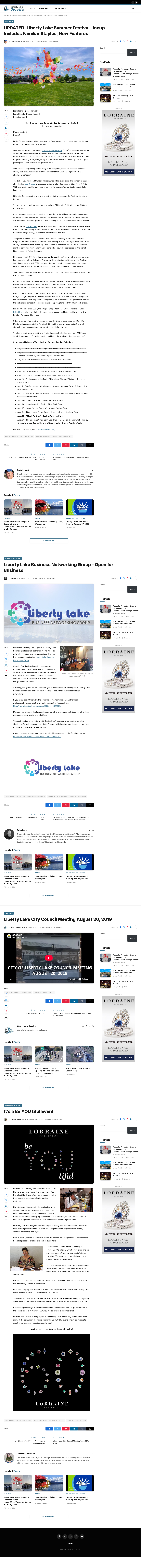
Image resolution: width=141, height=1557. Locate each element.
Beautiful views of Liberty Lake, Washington (49, 522)
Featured (9, 21)
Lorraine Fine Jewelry (56, 1420)
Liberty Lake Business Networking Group (31, 796)
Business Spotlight (13, 558)
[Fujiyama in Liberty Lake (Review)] (105, 98)
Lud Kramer (30, 184)
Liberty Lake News (40, 992)
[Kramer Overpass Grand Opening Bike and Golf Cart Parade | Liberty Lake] (49, 1054)
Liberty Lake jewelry (24, 1420)
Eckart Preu (18, 312)
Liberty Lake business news (57, 796)
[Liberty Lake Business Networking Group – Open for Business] (49, 613)
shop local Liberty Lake (78, 796)
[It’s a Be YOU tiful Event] (49, 1154)
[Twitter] (6, 122)
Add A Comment (48, 541)
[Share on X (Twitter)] (124, 41)
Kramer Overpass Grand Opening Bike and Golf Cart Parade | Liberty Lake (47, 1070)
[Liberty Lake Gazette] (13, 8)
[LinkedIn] (6, 128)
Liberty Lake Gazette (18, 927)
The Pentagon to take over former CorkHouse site (124, 85)
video (51, 992)
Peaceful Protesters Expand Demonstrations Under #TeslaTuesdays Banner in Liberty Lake (17, 525)
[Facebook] (6, 116)
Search (102, 48)
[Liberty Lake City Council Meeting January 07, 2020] (80, 507)
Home (32, 8)
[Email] (6, 139)
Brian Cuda (14, 578)
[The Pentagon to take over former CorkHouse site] (105, 87)
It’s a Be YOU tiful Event (35, 1013)
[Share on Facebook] (120, 41)
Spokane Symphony (43, 436)
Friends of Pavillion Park (52, 150)
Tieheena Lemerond (17, 1119)
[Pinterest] (6, 133)
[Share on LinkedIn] (131, 41)
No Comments (42, 41)
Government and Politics (75, 518)
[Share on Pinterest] (127, 41)
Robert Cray (31, 226)
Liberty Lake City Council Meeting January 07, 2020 (77, 522)
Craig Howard (15, 41)
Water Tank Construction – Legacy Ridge (78, 1069)
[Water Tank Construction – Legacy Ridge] (80, 1054)
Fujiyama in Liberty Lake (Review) (123, 97)
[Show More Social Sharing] (135, 41)
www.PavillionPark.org (45, 429)
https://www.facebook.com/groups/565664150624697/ (37, 706)
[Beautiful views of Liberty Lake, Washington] (49, 507)
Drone (37, 518)
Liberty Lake (29, 436)
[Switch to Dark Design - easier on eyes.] (136, 8)
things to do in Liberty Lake (61, 436)
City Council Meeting (12, 992)
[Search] (133, 8)
